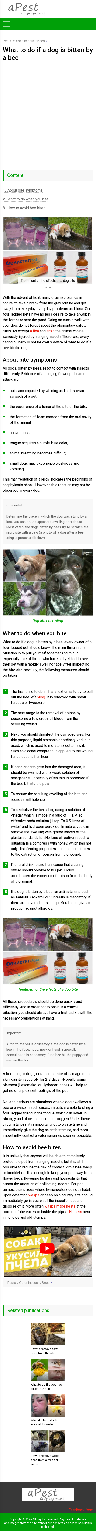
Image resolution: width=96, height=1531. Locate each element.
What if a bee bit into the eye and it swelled (47, 1422)
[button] (7, 250)
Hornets (75, 1212)
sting (41, 697)
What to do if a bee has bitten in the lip (46, 1386)
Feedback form (81, 1510)
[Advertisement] (48, 112)
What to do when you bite (25, 199)
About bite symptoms (23, 190)
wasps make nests (60, 1206)
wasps (33, 1195)
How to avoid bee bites (24, 208)
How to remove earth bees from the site (44, 1351)
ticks (51, 331)
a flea (34, 331)
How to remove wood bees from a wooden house (45, 1460)
